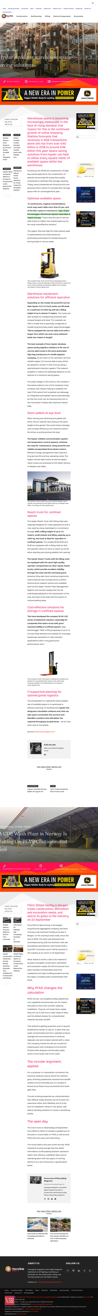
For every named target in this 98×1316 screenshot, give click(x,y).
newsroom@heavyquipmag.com (49, 1282)
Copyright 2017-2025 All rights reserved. (29, 1297)
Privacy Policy (35, 1304)
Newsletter (53, 1290)
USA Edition (29, 1290)
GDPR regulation (46, 1304)
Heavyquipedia (29, 1293)
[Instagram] (73, 1271)
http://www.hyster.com (45, 732)
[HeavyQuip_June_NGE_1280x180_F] (49, 103)
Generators (17, 167)
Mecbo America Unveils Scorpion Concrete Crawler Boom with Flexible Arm (18, 147)
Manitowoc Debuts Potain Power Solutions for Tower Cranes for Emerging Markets (18, 180)
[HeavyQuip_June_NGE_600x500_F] (85, 131)
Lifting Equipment (13, 50)
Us (19, 1302)
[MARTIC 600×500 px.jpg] (85, 204)
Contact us (18, 1293)
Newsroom (8, 1293)
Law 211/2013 (34, 1311)
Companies (55, 81)
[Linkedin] (45, 754)
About (37, 1290)
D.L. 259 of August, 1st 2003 (32, 1309)
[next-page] (8, 195)
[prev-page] (4, 195)
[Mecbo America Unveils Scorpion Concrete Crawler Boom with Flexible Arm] (18, 133)
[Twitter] (90, 1271)
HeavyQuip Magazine (50, 1297)
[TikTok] (84, 1271)
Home (7, 1290)
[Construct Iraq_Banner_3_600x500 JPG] (85, 180)
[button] (92, 3)
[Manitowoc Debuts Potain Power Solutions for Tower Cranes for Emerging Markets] (18, 166)
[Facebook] (68, 1271)
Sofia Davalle (14, 81)
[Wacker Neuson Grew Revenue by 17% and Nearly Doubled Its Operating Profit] (7, 133)
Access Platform (33, 786)
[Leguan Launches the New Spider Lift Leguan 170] (37, 780)
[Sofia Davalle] (35, 749)
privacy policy (64, 1290)
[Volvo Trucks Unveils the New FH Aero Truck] (60, 780)
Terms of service (76, 1290)
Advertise (44, 1290)
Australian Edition (17, 1290)
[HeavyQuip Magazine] (7, 16)
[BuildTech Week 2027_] (85, 229)
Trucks (53, 786)
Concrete (17, 135)
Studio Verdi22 (22, 1314)
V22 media (87, 1297)
